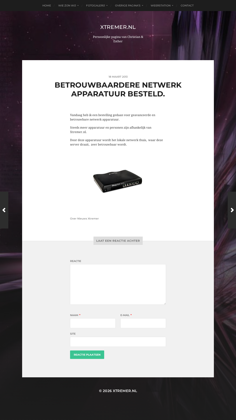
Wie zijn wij (67, 5)
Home (46, 5)
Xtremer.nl (118, 27)
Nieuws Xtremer (88, 218)
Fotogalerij (95, 5)
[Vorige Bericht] (4, 210)
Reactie (75, 261)
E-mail (126, 315)
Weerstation (161, 5)
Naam (75, 315)
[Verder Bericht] (232, 210)
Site (73, 333)
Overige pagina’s (127, 5)
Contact (187, 5)
